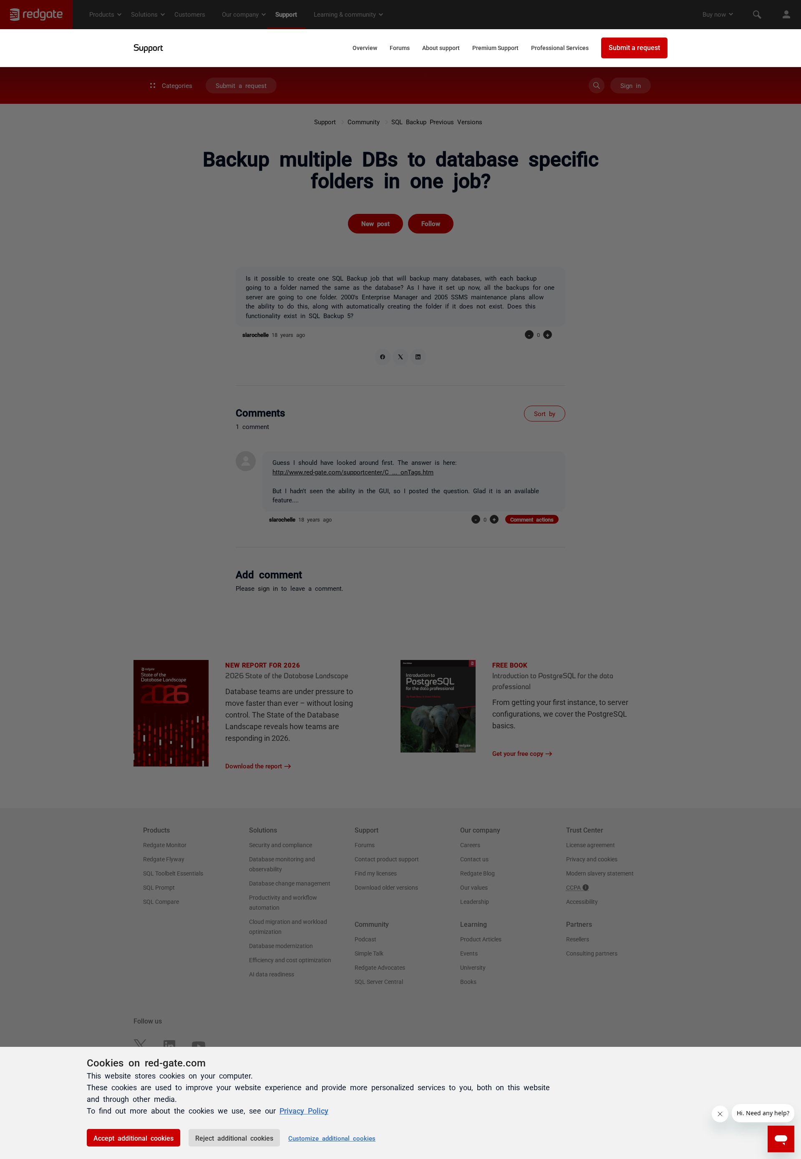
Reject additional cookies (234, 1137)
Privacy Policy (304, 1110)
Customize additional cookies (331, 1138)
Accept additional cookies (133, 1137)
